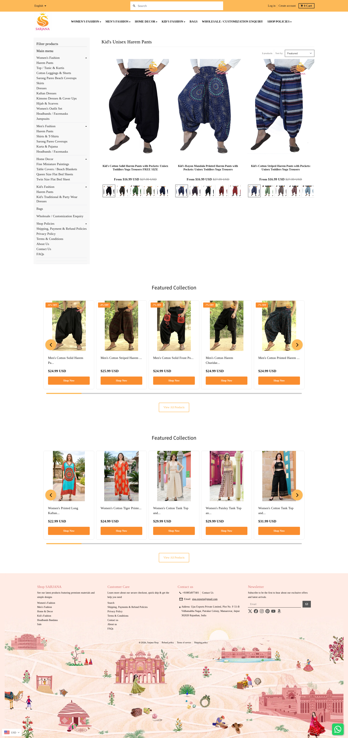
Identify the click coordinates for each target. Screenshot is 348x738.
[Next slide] (297, 344)
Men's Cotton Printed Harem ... (279, 358)
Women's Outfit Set (49, 108)
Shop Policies (45, 223)
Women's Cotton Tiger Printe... (121, 508)
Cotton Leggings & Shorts (53, 73)
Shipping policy (201, 642)
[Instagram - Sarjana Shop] (262, 611)
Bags (39, 208)
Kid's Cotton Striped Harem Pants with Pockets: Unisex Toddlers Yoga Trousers (280, 167)
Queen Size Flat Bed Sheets (54, 174)
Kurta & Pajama (47, 146)
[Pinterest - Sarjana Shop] (267, 611)
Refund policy (168, 642)
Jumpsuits (42, 118)
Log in (272, 5)
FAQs (40, 254)
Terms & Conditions (49, 239)
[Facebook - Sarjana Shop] (256, 611)
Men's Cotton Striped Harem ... (121, 358)
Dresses (41, 88)
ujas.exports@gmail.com (205, 599)
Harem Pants (44, 63)
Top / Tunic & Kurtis (50, 68)
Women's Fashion (48, 58)
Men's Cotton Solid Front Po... (173, 358)
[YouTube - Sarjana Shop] (273, 611)
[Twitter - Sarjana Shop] (250, 611)
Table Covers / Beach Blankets (56, 169)
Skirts (40, 83)
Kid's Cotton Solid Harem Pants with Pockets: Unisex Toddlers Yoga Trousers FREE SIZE (135, 167)
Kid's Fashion (45, 187)
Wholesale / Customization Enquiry (59, 216)
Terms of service (184, 642)
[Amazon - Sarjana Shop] (279, 611)
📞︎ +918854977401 (189, 592)
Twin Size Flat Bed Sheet (53, 179)
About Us (42, 244)
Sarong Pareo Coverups (51, 141)
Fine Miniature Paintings (52, 164)
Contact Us (43, 249)
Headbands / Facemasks (52, 113)
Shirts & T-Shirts (47, 136)
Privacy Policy (46, 234)
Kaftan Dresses (46, 93)
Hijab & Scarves (47, 103)
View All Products (174, 407)
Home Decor (44, 159)
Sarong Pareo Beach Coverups (56, 78)
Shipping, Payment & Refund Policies (61, 228)
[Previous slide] (50, 344)
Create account (287, 5)
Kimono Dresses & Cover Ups (56, 98)
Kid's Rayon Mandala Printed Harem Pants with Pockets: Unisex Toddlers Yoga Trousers (208, 167)
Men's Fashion (45, 126)
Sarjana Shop (153, 642)
